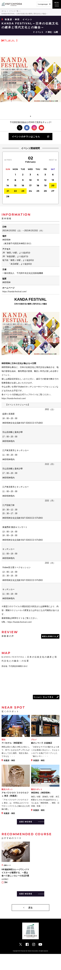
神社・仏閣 (53, 32)
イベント (39, 32)
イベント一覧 (13, 11)
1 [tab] (30, 116)
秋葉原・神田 (12, 19)
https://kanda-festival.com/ (14, 291)
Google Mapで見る (44, 697)
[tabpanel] (30, 79)
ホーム (4, 11)
